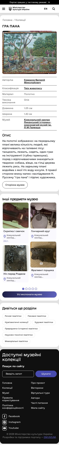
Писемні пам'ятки (37, 316)
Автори (35, 398)
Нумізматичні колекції (16, 322)
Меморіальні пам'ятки (16, 341)
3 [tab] (29, 289)
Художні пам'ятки (44, 322)
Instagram (15, 422)
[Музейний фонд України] (19, 8)
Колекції (7, 388)
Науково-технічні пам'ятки (19, 335)
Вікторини (37, 388)
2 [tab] (26, 289)
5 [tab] (36, 289)
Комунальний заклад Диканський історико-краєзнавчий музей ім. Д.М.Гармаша (38, 123)
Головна (7, 383)
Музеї (5, 393)
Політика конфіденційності (13, 406)
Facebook (14, 416)
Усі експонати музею (29, 294)
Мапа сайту (38, 408)
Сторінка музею (15, 185)
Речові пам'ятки (13, 316)
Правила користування (10, 399)
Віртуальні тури (40, 393)
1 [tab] (23, 289)
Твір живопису (33, 88)
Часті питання (39, 403)
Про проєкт (38, 383)
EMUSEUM (50, 437)
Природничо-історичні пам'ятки (21, 329)
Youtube (14, 428)
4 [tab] (33, 289)
